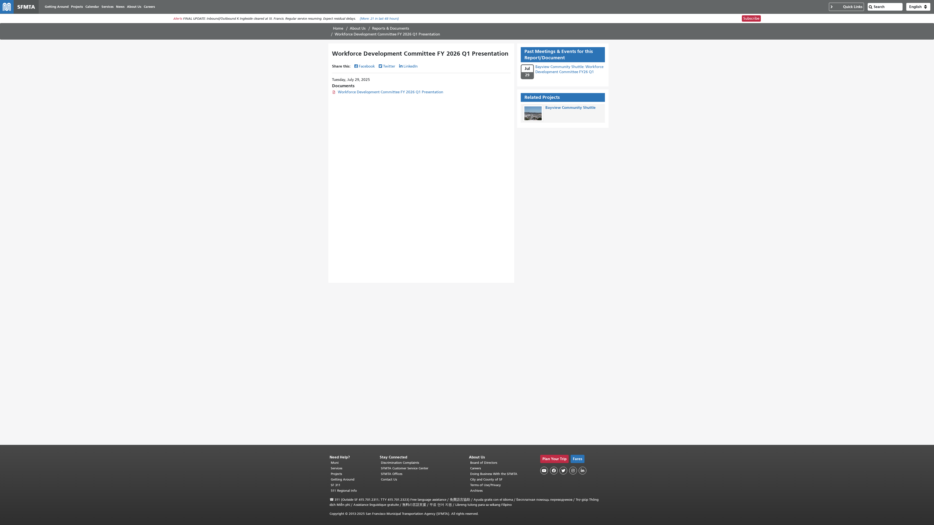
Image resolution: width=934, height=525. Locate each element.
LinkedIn (411, 66)
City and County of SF (486, 479)
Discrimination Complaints (400, 463)
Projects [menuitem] (77, 7)
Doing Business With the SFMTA (493, 474)
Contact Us (389, 479)
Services (336, 468)
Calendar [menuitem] (92, 7)
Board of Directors (483, 463)
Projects (336, 474)
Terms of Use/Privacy (485, 485)
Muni (335, 463)
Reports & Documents (390, 28)
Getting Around (342, 479)
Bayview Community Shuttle (570, 107)
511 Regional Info (344, 491)
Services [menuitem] (107, 7)
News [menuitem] (120, 7)
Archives (476, 491)
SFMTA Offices (391, 474)
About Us (358, 28)
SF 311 (336, 485)
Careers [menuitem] (149, 7)
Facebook (367, 66)
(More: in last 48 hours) (379, 19)
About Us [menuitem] (134, 7)
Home (338, 28)
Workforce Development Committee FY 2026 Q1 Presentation (390, 92)
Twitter (389, 66)
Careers (475, 468)
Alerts (177, 19)
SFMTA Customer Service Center (404, 468)
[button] (918, 7)
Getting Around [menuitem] (57, 7)
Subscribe (751, 18)
